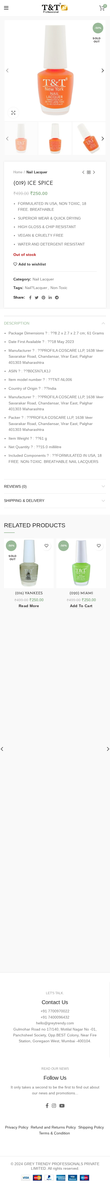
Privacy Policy (16, 1127)
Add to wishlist (32, 264)
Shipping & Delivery (24, 500)
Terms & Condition (54, 1133)
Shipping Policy (91, 1127)
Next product (94, 172)
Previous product (83, 172)
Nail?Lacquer (36, 288)
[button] (81, 605)
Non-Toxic (58, 288)
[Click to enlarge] (13, 112)
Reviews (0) (15, 486)
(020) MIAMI (81, 593)
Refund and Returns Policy (53, 1127)
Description (16, 323)
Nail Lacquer (36, 172)
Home (17, 172)
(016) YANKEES (29, 593)
